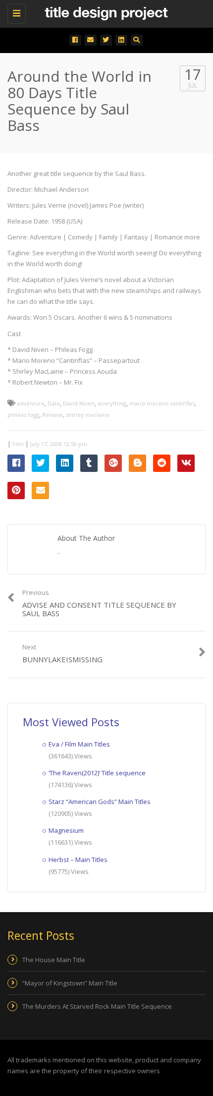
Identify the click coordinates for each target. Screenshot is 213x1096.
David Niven (79, 403)
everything (112, 403)
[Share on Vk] (186, 463)
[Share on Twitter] (40, 463)
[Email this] (40, 490)
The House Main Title (53, 959)
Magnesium (66, 830)
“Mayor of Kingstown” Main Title (69, 983)
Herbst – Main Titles (78, 859)
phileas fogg (23, 414)
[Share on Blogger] (137, 463)
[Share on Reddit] (161, 463)
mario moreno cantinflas (162, 403)
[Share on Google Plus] (113, 463)
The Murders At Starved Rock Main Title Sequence (97, 1006)
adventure (31, 403)
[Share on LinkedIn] (64, 463)
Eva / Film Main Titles (79, 744)
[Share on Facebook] (16, 463)
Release (52, 414)
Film (18, 444)
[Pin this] (16, 490)
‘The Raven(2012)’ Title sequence (97, 772)
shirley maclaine (87, 414)
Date (54, 403)
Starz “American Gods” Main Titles (100, 801)
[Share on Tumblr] (89, 463)
